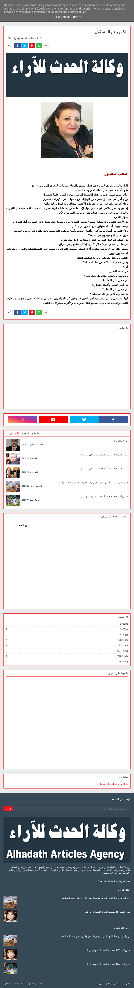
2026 (124, 624)
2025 (124, 629)
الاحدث (25, 433)
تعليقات (36, 433)
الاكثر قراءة (12, 433)
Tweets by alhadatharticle (114, 784)
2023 (123, 640)
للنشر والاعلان (112, 983)
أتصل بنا (127, 983)
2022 (122, 645)
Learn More (62, 17)
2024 (123, 634)
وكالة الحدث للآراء (11, 983)
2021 (122, 651)
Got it (77, 17)
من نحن (98, 983)
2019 (122, 661)
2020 (122, 656)
